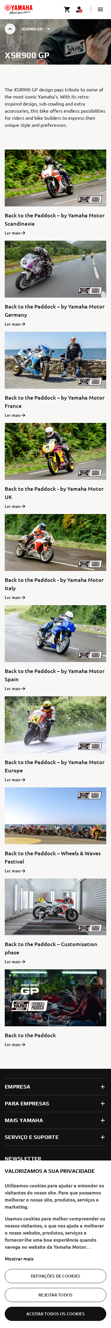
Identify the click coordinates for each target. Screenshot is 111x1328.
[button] (100, 9)
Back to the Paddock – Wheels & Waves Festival (53, 857)
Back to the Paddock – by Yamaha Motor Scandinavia (54, 219)
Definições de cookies (55, 1276)
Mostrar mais (19, 1258)
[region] (55, 1244)
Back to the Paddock (30, 1035)
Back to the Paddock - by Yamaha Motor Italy (54, 583)
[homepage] (19, 9)
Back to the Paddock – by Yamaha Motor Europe (54, 766)
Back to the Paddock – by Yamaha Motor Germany (54, 310)
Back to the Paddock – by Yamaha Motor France (54, 401)
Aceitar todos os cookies (55, 1313)
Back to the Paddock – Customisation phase (51, 948)
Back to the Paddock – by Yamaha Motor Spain (54, 674)
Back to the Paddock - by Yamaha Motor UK (54, 492)
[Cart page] (67, 9)
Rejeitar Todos (55, 1295)
